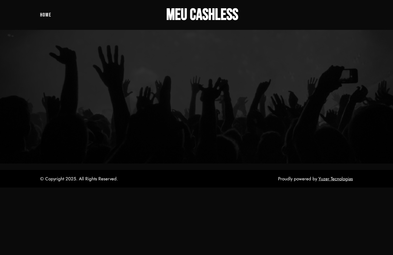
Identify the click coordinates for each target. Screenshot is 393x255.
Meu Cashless (202, 15)
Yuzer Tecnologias (335, 179)
